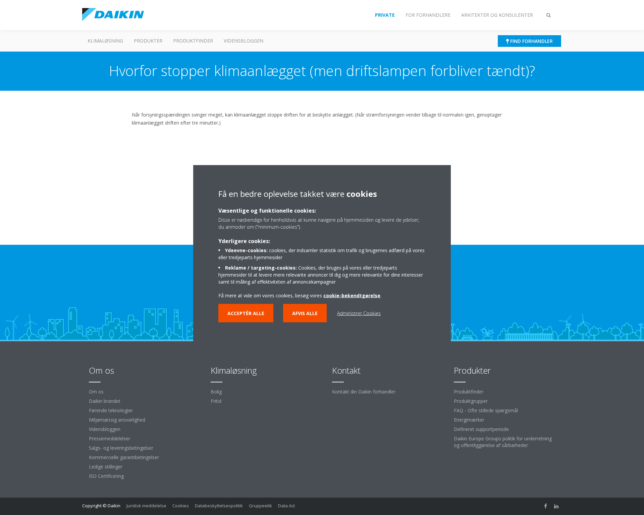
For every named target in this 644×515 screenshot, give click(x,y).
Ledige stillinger (105, 466)
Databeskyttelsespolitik (219, 506)
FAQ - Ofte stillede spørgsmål (486, 410)
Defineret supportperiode (481, 429)
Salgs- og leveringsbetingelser (121, 448)
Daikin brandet (104, 401)
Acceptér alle (245, 313)
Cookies (180, 506)
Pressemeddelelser (109, 438)
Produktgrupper (471, 401)
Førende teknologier (111, 410)
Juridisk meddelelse (146, 506)
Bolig (216, 391)
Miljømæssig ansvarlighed (117, 420)
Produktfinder (193, 41)
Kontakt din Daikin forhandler (363, 391)
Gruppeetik (260, 506)
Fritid (216, 401)
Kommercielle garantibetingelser (124, 457)
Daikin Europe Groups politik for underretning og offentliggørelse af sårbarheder (503, 441)
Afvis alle (305, 313)
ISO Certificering (106, 476)
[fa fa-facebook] (545, 506)
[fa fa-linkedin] (556, 506)
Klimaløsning (105, 41)
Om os (96, 391)
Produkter (148, 41)
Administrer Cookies (359, 313)
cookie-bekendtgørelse (351, 295)
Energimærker (469, 420)
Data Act (286, 506)
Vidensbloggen (243, 41)
